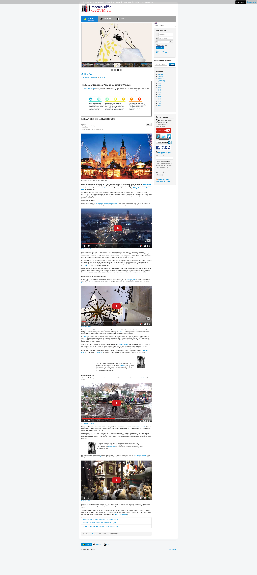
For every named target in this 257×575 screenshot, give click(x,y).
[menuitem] (89, 19)
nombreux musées (122, 344)
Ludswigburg (146, 184)
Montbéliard (111, 447)
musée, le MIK (131, 279)
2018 (159, 85)
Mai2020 (160, 75)
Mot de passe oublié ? (162, 53)
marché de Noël (140, 427)
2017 (159, 87)
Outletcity (122, 365)
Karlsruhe (121, 332)
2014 (159, 93)
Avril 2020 (161, 76)
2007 (159, 105)
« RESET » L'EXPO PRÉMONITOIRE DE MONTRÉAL (106, 61)
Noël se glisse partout (121, 514)
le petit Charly (100, 457)
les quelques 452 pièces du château (106, 203)
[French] (154, 23)
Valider (172, 64)
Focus (91, 128)
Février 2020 (161, 80)
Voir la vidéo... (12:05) (87, 423)
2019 (159, 84)
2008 (159, 103)
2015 (159, 91)
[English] (156, 23)
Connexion (160, 48)
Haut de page (172, 549)
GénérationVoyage (89, 88)
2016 (159, 89)
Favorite (85, 266)
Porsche (99, 352)
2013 (159, 94)
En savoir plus (251, 2)
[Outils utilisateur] (149, 124)
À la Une (86, 74)
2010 (159, 100)
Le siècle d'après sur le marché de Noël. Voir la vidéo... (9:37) (100, 519)
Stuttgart (85, 336)
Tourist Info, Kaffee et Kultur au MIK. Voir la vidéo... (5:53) (99, 523)
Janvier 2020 (162, 82)
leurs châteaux (85, 283)
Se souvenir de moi (162, 45)
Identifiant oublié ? (161, 51)
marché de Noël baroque (104, 188)
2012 (159, 96)
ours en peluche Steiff (140, 455)
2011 (159, 98)
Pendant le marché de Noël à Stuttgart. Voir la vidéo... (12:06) (100, 526)
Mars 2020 (161, 78)
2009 (159, 102)
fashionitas (142, 378)
